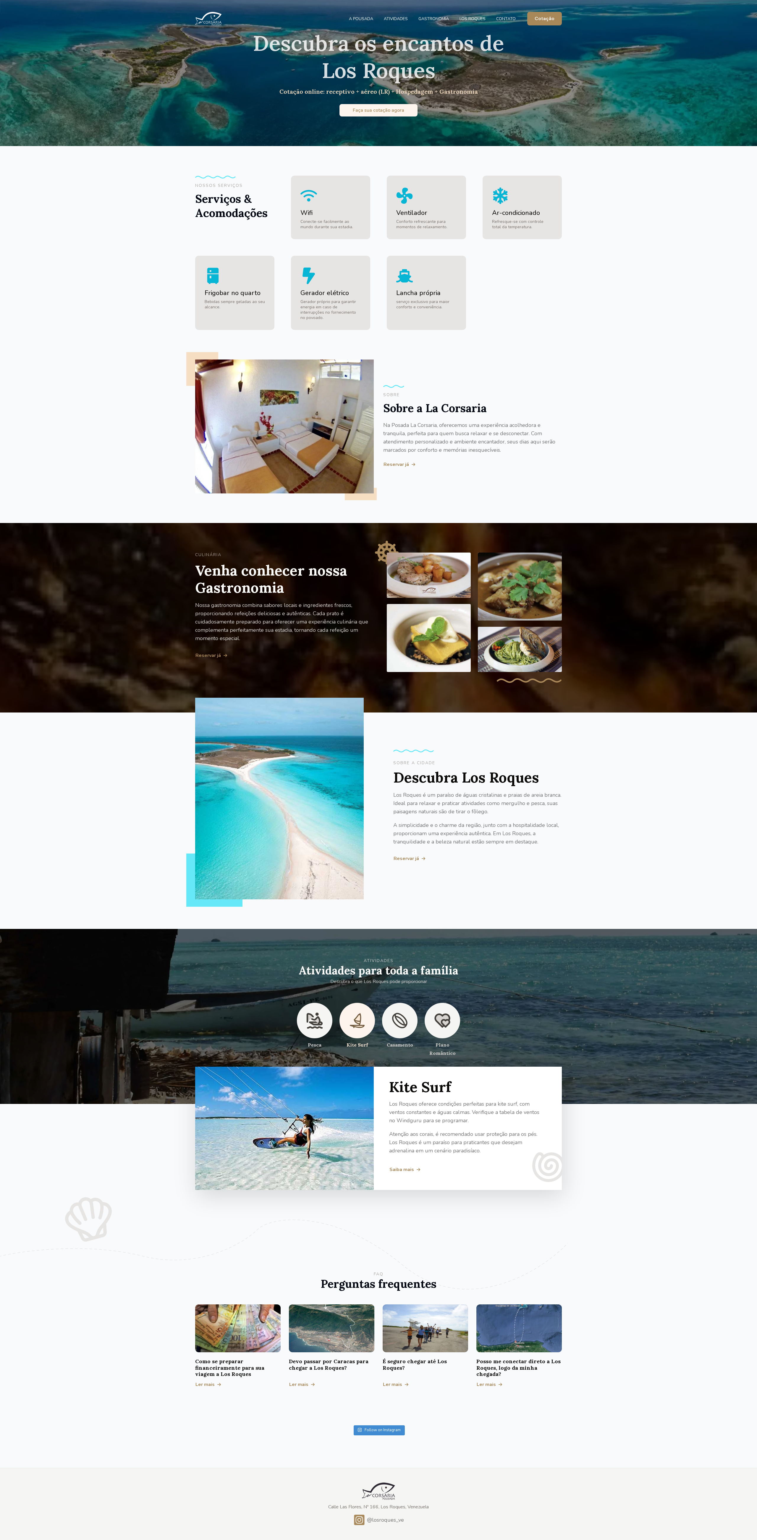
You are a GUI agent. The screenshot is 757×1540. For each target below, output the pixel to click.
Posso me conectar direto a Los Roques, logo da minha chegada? (518, 1367)
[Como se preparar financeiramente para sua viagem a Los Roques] (238, 1328)
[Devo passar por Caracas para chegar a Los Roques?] (331, 1328)
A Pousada (361, 19)
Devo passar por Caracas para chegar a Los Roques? (328, 1364)
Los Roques (473, 19)
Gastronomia (433, 19)
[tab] (314, 1030)
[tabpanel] (378, 1128)
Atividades (396, 19)
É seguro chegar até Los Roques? (415, 1364)
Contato (506, 19)
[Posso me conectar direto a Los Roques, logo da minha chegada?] (519, 1328)
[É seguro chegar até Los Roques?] (425, 1328)
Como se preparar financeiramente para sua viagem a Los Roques (229, 1367)
